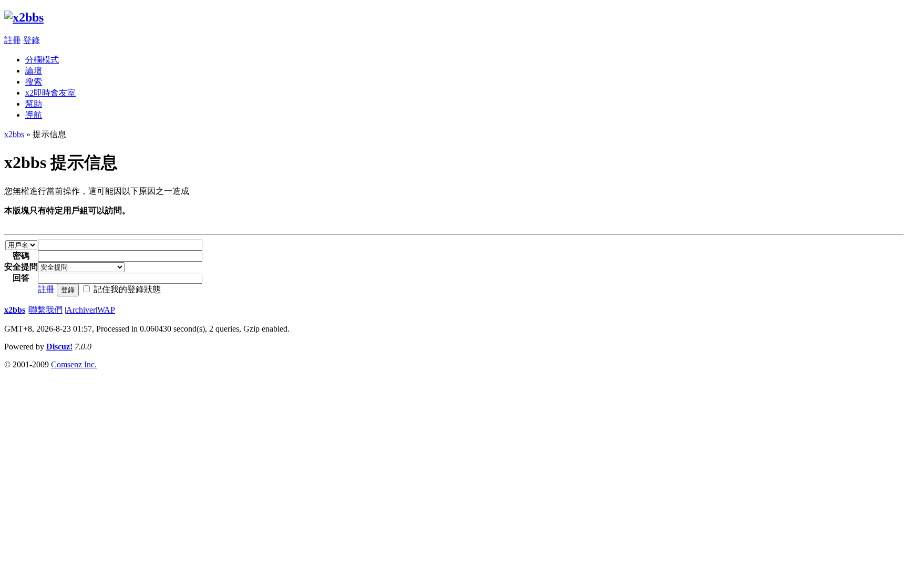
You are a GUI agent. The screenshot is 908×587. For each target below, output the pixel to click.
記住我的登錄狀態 (127, 289)
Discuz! (59, 346)
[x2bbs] (24, 17)
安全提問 (21, 266)
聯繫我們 (46, 309)
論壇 (33, 70)
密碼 (21, 255)
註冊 (12, 40)
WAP (106, 309)
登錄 (31, 40)
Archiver (81, 309)
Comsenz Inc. (74, 364)
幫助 (33, 103)
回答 (21, 277)
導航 (33, 114)
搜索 (33, 81)
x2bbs (14, 134)
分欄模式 (42, 59)
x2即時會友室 (50, 92)
